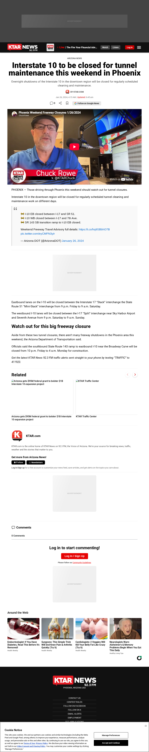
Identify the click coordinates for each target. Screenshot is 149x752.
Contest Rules (74, 702)
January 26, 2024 (73, 240)
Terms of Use (29, 743)
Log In (130, 47)
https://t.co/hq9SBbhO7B (94, 229)
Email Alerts (74, 714)
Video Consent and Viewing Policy (31, 746)
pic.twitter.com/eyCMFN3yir (38, 233)
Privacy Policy (42, 743)
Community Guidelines (82, 562)
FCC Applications (74, 722)
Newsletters (37, 462)
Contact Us (74, 698)
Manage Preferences (111, 735)
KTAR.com (33, 436)
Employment (74, 718)
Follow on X (74, 710)
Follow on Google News (88, 103)
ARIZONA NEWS (74, 58)
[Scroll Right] (135, 374)
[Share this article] (60, 103)
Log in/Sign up (18, 468)
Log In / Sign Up (75, 556)
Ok (146, 726)
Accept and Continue (111, 743)
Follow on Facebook (74, 706)
